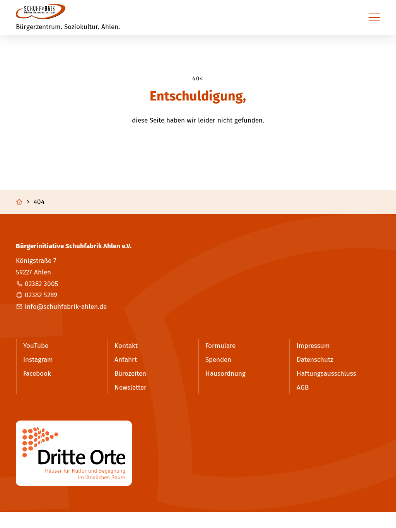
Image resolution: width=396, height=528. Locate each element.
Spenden (218, 360)
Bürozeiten (130, 374)
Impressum (313, 346)
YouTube (35, 346)
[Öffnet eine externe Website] (198, 453)
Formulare (220, 346)
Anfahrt (125, 360)
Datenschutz (315, 360)
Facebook (37, 374)
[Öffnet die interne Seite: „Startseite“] (24, 202)
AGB (303, 387)
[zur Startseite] (40, 11)
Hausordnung (225, 374)
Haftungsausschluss (326, 374)
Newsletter (130, 387)
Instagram (38, 360)
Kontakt (126, 346)
